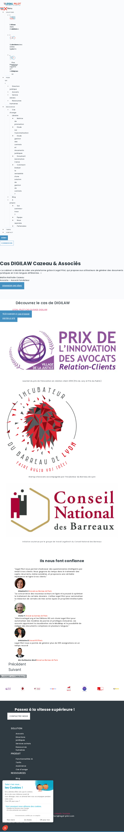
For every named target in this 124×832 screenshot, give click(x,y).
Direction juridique (14, 87)
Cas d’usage (13, 111)
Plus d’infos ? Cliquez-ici (15, 68)
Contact (9, 232)
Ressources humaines (15, 102)
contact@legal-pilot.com (62, 816)
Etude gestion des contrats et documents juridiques (19, 144)
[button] (2, 9)
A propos (12, 201)
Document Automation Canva (20, 159)
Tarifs (8, 229)
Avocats (15, 92)
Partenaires (21, 226)
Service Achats (14, 96)
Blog (14, 197)
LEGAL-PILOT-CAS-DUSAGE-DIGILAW (29, 309)
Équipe (19, 217)
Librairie (15, 115)
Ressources (10, 107)
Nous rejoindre (18, 221)
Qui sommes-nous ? (19, 210)
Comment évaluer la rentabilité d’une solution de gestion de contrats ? (20, 179)
